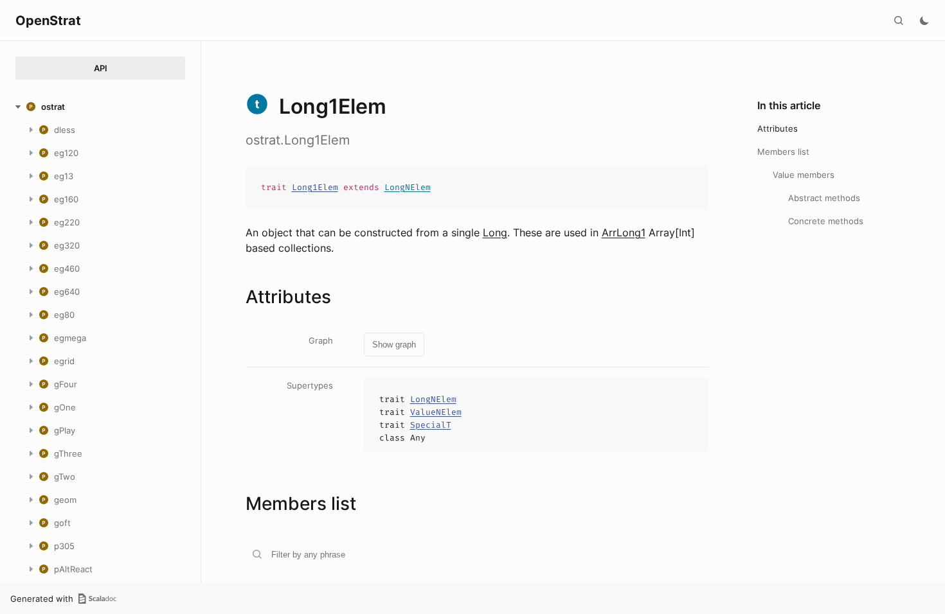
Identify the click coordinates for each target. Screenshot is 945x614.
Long (495, 232)
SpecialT (430, 424)
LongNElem (407, 187)
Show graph (394, 344)
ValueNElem (436, 412)
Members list (783, 151)
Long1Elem (315, 187)
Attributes (777, 128)
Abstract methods (824, 198)
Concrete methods (825, 221)
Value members (803, 175)
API (100, 68)
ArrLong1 (623, 232)
